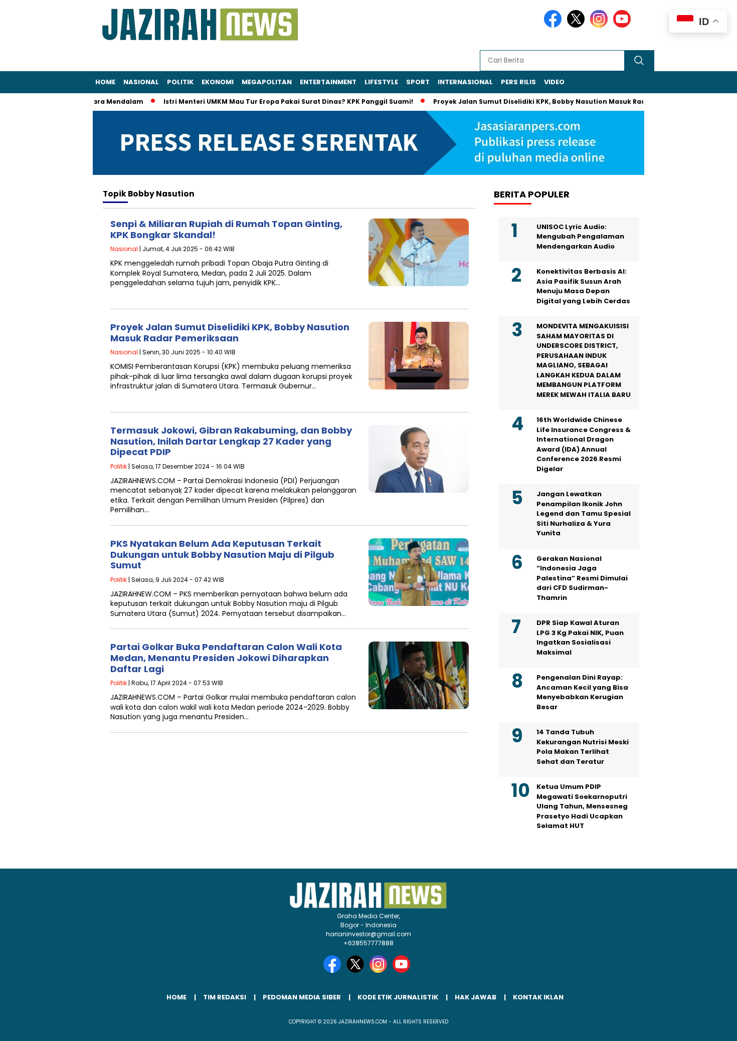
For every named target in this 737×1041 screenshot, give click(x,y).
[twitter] (577, 25)
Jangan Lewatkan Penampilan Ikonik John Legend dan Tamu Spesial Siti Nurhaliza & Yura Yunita (583, 513)
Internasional (465, 82)
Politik (180, 82)
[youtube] (623, 25)
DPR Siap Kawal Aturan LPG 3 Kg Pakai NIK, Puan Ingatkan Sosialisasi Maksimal (580, 637)
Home (105, 82)
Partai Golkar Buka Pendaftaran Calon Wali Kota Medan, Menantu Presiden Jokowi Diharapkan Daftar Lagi (226, 658)
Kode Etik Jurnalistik (397, 997)
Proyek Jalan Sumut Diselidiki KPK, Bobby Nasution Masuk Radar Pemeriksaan (545, 101)
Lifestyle (381, 82)
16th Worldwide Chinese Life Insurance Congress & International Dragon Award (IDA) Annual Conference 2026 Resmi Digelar (583, 444)
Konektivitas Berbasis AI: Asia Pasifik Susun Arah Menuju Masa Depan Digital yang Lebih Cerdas (583, 286)
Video (554, 82)
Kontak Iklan (538, 997)
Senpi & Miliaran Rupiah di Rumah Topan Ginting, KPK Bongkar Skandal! (226, 229)
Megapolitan (267, 82)
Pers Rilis (518, 82)
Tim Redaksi (224, 997)
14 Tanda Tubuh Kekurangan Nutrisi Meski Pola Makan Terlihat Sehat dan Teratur (582, 746)
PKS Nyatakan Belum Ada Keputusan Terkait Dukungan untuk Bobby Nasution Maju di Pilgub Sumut (222, 554)
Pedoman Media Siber (302, 997)
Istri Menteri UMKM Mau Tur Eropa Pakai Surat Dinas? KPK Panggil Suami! (267, 101)
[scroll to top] (706, 1025)
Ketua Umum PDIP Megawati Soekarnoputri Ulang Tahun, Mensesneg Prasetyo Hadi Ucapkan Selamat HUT (582, 806)
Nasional (141, 82)
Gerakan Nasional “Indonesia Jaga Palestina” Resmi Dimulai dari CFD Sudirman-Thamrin (582, 578)
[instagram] (600, 25)
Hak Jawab (475, 997)
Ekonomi (218, 82)
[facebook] (554, 25)
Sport (418, 82)
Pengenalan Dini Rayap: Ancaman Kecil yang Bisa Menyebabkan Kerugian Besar (582, 692)
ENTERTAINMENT (328, 82)
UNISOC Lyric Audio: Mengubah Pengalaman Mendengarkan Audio (580, 236)
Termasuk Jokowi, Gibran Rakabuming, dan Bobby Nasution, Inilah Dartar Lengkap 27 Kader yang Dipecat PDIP (231, 441)
